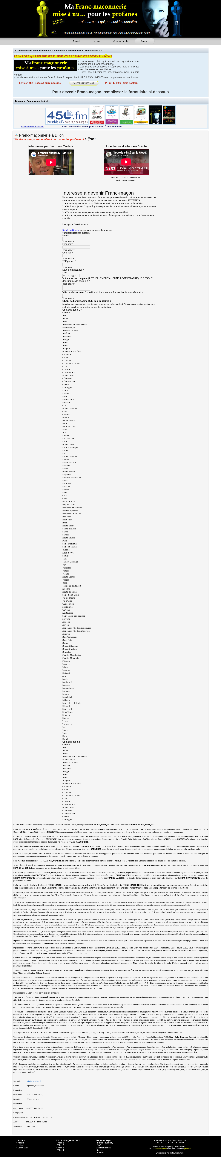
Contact (144, 41)
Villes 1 (60, 1143)
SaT (99, 1145)
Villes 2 (60, 1145)
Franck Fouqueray (105, 1143)
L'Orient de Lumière (176, 1142)
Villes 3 (60, 1148)
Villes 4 (60, 1150)
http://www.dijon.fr (34, 1081)
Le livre (21, 1145)
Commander (23, 1148)
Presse (100, 1150)
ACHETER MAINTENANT (83, 83)
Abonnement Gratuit (32, 126)
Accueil (76, 41)
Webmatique (179, 1153)
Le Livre (96, 41)
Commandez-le (120, 41)
